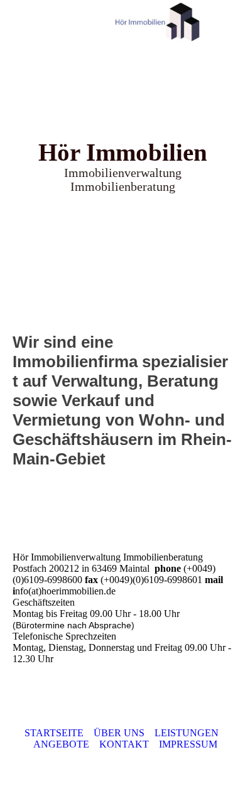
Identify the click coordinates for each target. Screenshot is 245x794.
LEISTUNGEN (187, 732)
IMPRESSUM (188, 744)
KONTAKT (124, 744)
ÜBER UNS (119, 732)
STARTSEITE (54, 732)
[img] (157, 22)
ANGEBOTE (61, 744)
